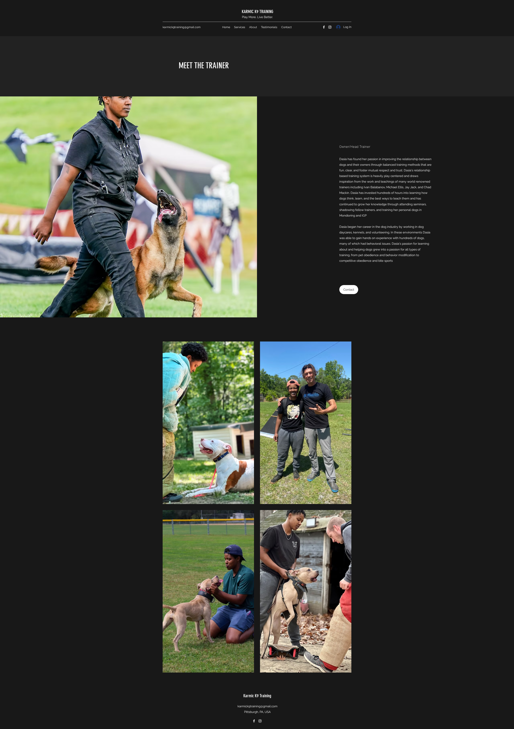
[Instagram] (330, 27)
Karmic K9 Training (257, 695)
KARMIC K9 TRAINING (257, 11)
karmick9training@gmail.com (182, 27)
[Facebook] (324, 27)
